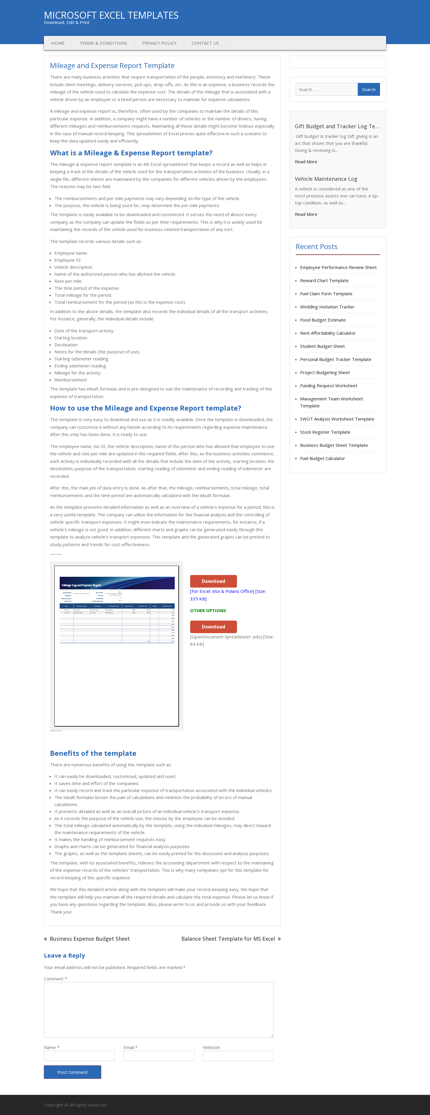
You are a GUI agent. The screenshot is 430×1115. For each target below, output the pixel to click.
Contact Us (205, 43)
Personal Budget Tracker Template (335, 359)
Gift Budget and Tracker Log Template (337, 126)
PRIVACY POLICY (159, 43)
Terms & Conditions (103, 43)
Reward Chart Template (324, 280)
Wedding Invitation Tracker (327, 307)
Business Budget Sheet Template (334, 445)
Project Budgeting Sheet (325, 372)
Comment (55, 979)
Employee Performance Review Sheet (338, 267)
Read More (306, 161)
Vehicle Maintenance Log (326, 178)
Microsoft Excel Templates (111, 15)
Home (58, 43)
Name (51, 1047)
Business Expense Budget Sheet (90, 938)
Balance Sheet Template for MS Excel (228, 938)
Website (211, 1047)
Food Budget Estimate (323, 320)
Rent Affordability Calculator (328, 333)
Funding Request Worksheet (328, 385)
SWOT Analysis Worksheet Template (337, 419)
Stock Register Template (325, 432)
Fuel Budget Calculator (322, 458)
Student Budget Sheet (322, 346)
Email (130, 1047)
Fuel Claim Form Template (326, 293)
